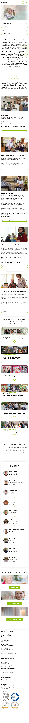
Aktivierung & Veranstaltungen (8, 645)
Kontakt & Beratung (5, 666)
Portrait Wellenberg (5, 661)
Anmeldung (4, 691)
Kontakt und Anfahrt (7, 631)
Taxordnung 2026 (5, 688)
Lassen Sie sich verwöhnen (7, 658)
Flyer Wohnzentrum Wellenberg (8, 687)
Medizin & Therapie (5, 648)
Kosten (2, 656)
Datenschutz (4, 679)
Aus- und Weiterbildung (6, 665)
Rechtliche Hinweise (6, 677)
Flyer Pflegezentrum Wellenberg (8, 686)
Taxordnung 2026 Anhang (7, 690)
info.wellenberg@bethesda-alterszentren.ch (11, 641)
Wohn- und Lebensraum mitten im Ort (10, 652)
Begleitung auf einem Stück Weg (8, 647)
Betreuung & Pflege (5, 644)
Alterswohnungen (5, 654)
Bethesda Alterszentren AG (8, 668)
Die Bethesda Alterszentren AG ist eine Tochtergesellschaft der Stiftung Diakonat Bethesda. (14, 671)
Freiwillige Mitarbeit (5, 663)
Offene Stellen (4, 662)
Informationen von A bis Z (7, 649)
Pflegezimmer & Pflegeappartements (9, 653)
